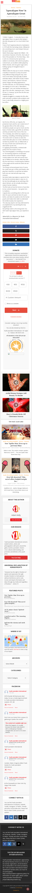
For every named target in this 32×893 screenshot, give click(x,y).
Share (16, 707)
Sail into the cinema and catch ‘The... (14, 623)
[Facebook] (6, 817)
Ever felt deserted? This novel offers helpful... (14, 602)
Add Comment (15, 447)
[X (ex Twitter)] (25, 817)
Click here (16, 649)
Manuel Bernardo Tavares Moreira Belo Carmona (17, 485)
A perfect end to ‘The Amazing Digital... (15, 617)
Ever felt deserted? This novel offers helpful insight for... (16, 479)
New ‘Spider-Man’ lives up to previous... (14, 596)
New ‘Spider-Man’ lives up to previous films (16, 444)
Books (21, 475)
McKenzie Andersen (11, 619)
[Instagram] (20, 817)
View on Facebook (8, 707)
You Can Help (16, 558)
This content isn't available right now (15, 723)
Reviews (18, 7)
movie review (15, 222)
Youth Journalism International (17, 691)
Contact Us (16, 890)
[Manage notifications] (27, 889)
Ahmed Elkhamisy (25, 447)
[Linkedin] (11, 817)
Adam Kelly (22, 16)
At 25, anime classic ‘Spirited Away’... (14, 610)
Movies (13, 7)
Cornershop (19, 887)
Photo (9, 704)
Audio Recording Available (10, 441)
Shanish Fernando (10, 613)
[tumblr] (16, 817)
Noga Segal (9, 625)
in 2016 (22, 261)
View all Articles (16, 520)
